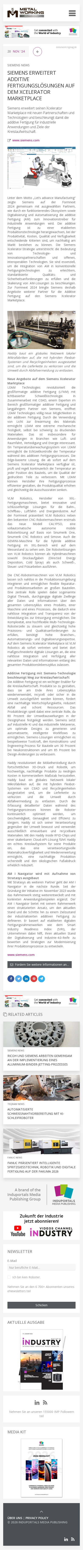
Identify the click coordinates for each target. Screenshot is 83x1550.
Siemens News (18, 65)
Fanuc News (14, 1157)
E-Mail (12, 1261)
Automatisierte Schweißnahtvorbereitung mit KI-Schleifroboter (35, 1113)
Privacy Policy (37, 1518)
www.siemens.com (26, 140)
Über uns (14, 1518)
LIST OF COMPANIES (21, 1526)
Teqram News (15, 1104)
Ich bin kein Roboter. (26, 1277)
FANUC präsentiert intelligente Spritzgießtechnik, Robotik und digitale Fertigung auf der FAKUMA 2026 (41, 1167)
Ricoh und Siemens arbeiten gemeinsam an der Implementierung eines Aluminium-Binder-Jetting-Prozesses (39, 1060)
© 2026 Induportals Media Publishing (37, 1522)
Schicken (41, 1305)
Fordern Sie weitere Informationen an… (41, 964)
